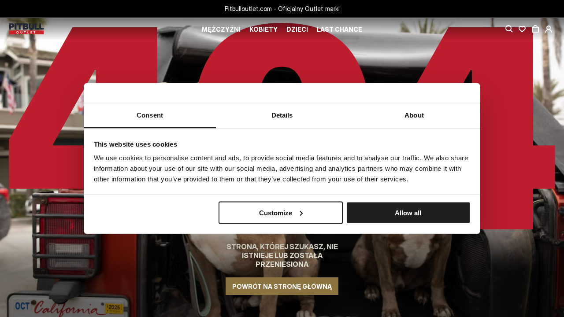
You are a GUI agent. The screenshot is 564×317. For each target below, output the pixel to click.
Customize (275, 212)
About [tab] (414, 115)
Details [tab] (282, 115)
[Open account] (548, 29)
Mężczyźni (221, 29)
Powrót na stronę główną (282, 286)
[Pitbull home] (26, 29)
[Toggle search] (509, 29)
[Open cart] (535, 29)
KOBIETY (263, 29)
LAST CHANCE (339, 29)
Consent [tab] (150, 115)
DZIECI (297, 29)
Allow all (408, 212)
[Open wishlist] (522, 29)
